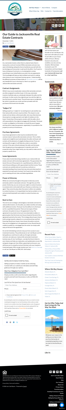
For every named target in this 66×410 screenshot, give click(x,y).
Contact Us (48, 11)
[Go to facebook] (62, 405)
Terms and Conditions (14, 383)
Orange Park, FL (49, 285)
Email (25, 288)
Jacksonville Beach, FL (51, 280)
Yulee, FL (47, 296)
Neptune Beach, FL (50, 283)
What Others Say (34, 11)
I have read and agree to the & (21, 296)
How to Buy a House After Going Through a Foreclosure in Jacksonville (54, 251)
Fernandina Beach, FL (51, 274)
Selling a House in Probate (56, 395)
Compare (54, 7)
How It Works (46, 7)
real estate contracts (32, 79)
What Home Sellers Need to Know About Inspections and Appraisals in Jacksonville (53, 239)
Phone (6, 288)
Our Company (60, 22)
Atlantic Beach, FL (50, 272)
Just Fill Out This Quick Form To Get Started (17, 282)
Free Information (58, 11)
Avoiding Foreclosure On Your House (55, 392)
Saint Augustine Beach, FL (52, 294)
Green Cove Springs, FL (52, 277)
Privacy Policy (25, 295)
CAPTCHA (7, 311)
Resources (60, 384)
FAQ (42, 11)
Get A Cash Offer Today (48, 22)
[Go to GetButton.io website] (62, 408)
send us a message (36, 247)
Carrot (25, 386)
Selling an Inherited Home (56, 402)
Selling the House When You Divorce (55, 398)
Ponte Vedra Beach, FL (51, 288)
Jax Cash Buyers (9, 43)
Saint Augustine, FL (50, 291)
